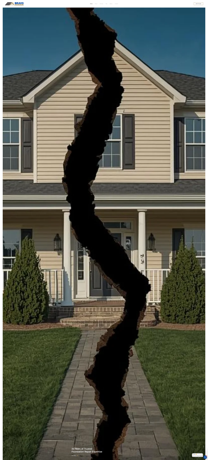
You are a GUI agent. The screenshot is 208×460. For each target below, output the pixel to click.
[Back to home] (14, 3)
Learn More (74, 455)
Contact (116, 3)
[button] (205, 457)
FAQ (106, 3)
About (96, 3)
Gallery (111, 3)
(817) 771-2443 (198, 3)
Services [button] (101, 3)
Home (91, 3)
